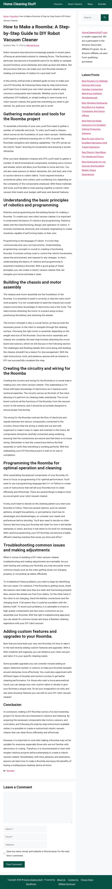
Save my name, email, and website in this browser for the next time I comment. (37, 853)
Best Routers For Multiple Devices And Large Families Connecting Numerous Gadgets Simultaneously (95, 89)
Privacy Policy (87, 880)
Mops (90, 4)
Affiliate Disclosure (66, 884)
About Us (61, 880)
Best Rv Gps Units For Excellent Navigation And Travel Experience (94, 142)
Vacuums (58, 4)
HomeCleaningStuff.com (94, 32)
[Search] (105, 17)
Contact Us (73, 880)
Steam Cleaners (75, 4)
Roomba (102, 4)
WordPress (31, 884)
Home (6, 16)
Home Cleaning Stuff (19, 4)
